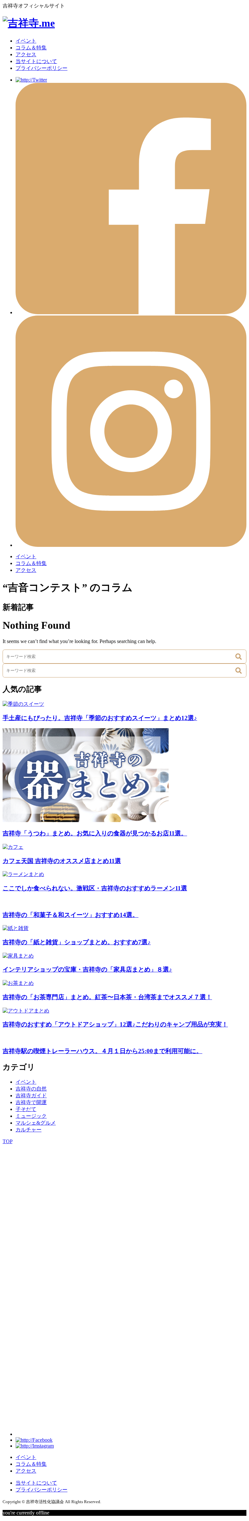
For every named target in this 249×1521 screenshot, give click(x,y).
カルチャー (29, 1129)
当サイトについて (36, 61)
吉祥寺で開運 (31, 1102)
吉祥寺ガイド (31, 1095)
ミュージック (31, 1116)
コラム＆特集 (31, 47)
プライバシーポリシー (41, 68)
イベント (26, 41)
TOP (7, 1141)
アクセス (26, 54)
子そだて (26, 1109)
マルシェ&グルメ (36, 1123)
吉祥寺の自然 (31, 1088)
